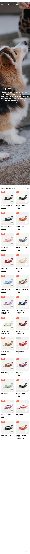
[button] (24, 5)
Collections (7, 188)
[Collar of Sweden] (15, 4)
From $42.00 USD (5, 207)
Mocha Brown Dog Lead (6, 372)
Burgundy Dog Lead (20, 331)
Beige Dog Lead (19, 268)
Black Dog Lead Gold (20, 205)
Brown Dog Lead (5, 351)
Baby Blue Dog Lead (5, 289)
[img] (3, 208)
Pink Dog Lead (4, 247)
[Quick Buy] (12, 201)
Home (2, 188)
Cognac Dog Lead (20, 226)
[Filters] (28, 189)
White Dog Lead (5, 331)
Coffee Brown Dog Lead (6, 205)
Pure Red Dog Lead (20, 351)
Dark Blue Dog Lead (20, 310)
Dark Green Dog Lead (6, 226)
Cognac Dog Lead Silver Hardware (21, 436)
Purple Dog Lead (19, 372)
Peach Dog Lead (19, 414)
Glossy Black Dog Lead (6, 435)
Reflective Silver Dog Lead (21, 247)
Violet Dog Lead (5, 310)
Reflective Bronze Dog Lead (22, 289)
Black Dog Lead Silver (20, 393)
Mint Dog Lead (4, 393)
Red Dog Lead (4, 268)
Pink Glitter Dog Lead (6, 414)
